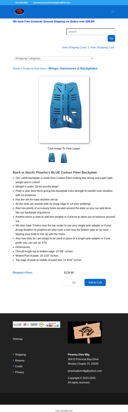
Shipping (20, 354)
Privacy (19, 372)
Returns (19, 360)
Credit (18, 366)
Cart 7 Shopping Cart (64, 411)
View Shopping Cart (102, 47)
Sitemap (18, 339)
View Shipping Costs (74, 47)
